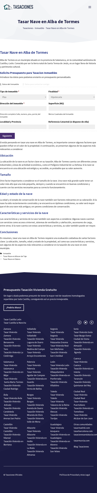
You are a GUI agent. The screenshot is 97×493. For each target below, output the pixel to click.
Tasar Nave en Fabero (11, 259)
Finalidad (53, 91)
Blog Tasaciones (81, 446)
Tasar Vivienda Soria (83, 332)
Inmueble (39, 28)
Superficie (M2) (56, 103)
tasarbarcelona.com (83, 431)
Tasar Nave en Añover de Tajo (15, 256)
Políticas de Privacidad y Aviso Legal (75, 475)
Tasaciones (28, 28)
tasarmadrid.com (82, 427)
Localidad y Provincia (10, 121)
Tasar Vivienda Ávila (13, 398)
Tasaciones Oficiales (13, 475)
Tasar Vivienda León (59, 365)
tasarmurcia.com (82, 440)
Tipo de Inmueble (9, 91)
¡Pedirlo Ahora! (13, 307)
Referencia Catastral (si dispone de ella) (68, 121)
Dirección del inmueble (12, 103)
